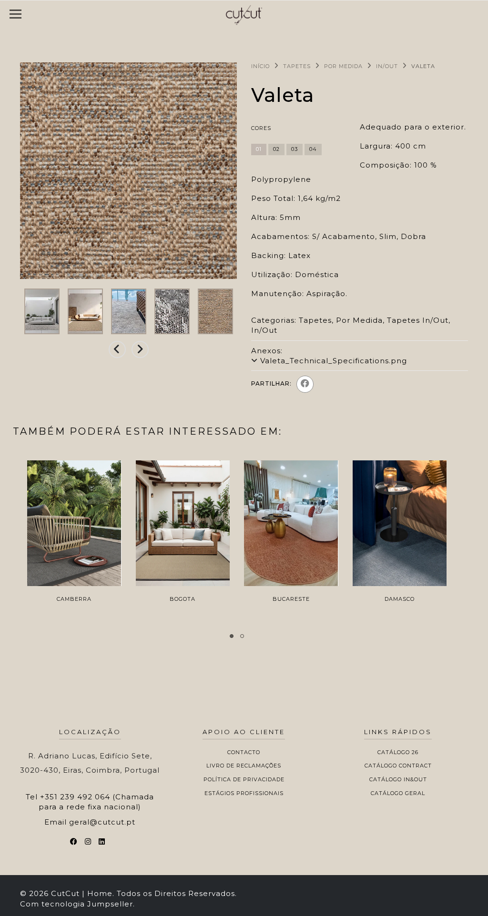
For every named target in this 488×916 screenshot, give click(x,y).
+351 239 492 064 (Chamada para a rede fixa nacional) (96, 801)
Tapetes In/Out (417, 320)
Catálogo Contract (398, 765)
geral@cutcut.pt (102, 821)
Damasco (400, 599)
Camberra (74, 599)
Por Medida (343, 66)
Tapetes (297, 66)
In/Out (387, 66)
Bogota (182, 599)
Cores (261, 128)
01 (259, 149)
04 (313, 149)
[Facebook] (305, 384)
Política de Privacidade (244, 779)
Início (260, 66)
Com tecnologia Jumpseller (76, 903)
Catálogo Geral (398, 793)
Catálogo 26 (397, 752)
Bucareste (291, 599)
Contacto (243, 752)
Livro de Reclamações (243, 765)
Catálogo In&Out (398, 779)
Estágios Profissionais (244, 793)
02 (276, 149)
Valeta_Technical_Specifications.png (333, 360)
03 (294, 149)
